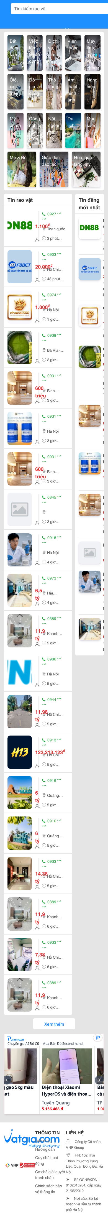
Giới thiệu (43, 1141)
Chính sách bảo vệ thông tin (48, 1188)
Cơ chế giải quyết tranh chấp (50, 1174)
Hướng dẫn (45, 1149)
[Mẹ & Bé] (21, 168)
